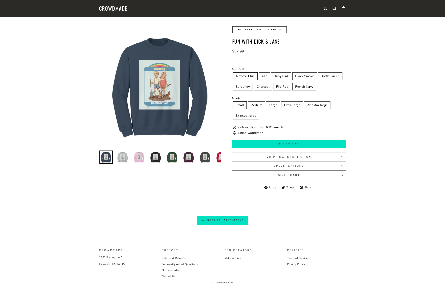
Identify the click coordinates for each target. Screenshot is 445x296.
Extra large (292, 105)
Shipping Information (289, 157)
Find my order (170, 270)
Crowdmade (113, 8)
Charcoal (263, 87)
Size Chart (289, 175)
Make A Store (232, 258)
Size (236, 97)
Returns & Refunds (174, 258)
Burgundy (243, 87)
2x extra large (317, 105)
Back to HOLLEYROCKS (262, 29)
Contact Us (169, 276)
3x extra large (246, 116)
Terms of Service (297, 258)
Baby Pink (281, 76)
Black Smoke (304, 76)
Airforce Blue (245, 76)
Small (240, 105)
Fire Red (282, 87)
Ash (264, 76)
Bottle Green (330, 76)
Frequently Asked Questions (180, 264)
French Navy (304, 87)
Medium (256, 105)
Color (238, 69)
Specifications (289, 166)
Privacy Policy (296, 264)
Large (273, 105)
